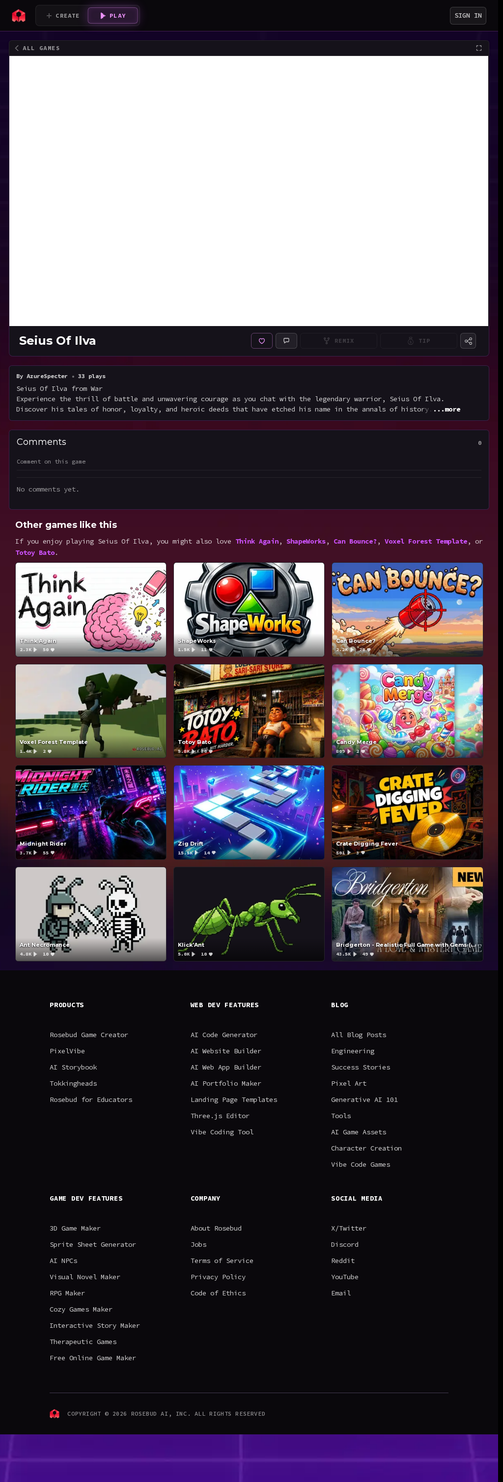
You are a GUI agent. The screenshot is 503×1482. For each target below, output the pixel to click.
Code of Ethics (218, 1293)
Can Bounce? (355, 541)
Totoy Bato (35, 552)
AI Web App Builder (226, 1067)
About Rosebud (216, 1228)
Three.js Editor (220, 1115)
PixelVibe (67, 1050)
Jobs (198, 1244)
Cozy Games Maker (81, 1309)
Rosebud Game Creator (89, 1034)
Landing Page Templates (234, 1099)
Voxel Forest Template (426, 541)
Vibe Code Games (360, 1164)
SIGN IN (468, 15)
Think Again (257, 541)
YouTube (345, 1276)
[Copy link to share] (468, 341)
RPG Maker (67, 1293)
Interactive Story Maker (95, 1325)
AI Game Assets (358, 1131)
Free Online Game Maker (93, 1357)
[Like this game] (262, 341)
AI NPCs (63, 1260)
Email (341, 1293)
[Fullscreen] (479, 48)
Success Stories (360, 1067)
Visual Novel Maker (85, 1276)
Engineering (352, 1050)
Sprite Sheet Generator (93, 1244)
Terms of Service (222, 1260)
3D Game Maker (75, 1228)
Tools (341, 1115)
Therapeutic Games (83, 1341)
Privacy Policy (218, 1276)
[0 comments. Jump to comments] (286, 341)
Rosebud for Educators (91, 1099)
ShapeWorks (306, 541)
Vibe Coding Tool (222, 1131)
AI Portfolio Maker (226, 1083)
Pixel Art (348, 1083)
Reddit (343, 1260)
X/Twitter (348, 1228)
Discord (345, 1244)
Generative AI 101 (364, 1099)
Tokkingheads (73, 1083)
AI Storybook (73, 1067)
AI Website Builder (226, 1050)
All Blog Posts (358, 1034)
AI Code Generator (224, 1034)
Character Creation (366, 1148)
